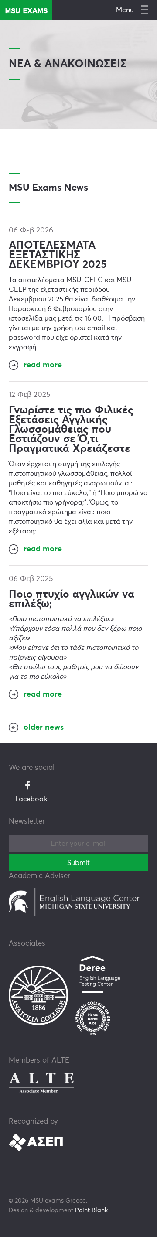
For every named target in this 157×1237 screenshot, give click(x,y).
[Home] (26, 10)
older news (44, 727)
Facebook (31, 799)
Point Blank (91, 1210)
